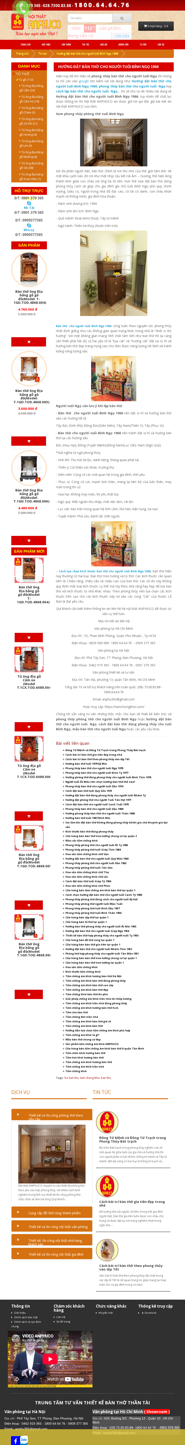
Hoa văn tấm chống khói (81, 967)
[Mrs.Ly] (29, 225)
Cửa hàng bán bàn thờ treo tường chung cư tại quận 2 (101, 836)
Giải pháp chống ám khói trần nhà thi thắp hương (98, 998)
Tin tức (85, 44)
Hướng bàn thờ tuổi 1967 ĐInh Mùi (87, 818)
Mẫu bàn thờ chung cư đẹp (83, 1039)
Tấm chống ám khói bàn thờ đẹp (86, 989)
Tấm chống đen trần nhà (81, 1016)
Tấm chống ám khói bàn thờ (84, 1026)
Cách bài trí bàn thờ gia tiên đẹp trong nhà (93, 754)
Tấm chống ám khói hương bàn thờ (88, 1062)
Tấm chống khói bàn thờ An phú (86, 994)
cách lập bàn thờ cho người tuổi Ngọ (87, 91)
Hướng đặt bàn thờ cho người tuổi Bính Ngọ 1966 (87, 53)
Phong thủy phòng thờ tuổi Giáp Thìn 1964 (93, 849)
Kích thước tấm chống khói (83, 971)
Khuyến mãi (106, 1312)
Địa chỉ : (11, 1418)
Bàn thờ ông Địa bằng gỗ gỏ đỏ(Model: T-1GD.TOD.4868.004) (30, 297)
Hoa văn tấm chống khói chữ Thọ (87, 872)
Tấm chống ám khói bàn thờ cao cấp (89, 985)
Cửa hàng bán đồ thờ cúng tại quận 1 (89, 940)
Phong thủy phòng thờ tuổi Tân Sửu (89, 867)
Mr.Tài (29, 207)
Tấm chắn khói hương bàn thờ (85, 1053)
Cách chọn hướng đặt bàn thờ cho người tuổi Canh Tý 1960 (103, 894)
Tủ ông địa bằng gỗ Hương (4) (31, 132)
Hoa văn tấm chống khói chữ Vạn (87, 854)
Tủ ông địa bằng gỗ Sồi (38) (31, 165)
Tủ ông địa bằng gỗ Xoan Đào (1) (31, 176)
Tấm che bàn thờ (76, 1012)
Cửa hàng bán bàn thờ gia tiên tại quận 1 (92, 944)
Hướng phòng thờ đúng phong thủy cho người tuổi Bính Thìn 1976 (108, 777)
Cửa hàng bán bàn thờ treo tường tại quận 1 (94, 962)
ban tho (106, 1078)
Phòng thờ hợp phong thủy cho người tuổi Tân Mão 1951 (102, 953)
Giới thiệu (46, 44)
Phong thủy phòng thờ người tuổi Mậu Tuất (94, 903)
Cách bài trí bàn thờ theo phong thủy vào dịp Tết (97, 759)
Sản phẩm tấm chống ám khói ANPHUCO (91, 1044)
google (84, 81)
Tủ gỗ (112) (24, 80)
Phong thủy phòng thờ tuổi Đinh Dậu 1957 (92, 908)
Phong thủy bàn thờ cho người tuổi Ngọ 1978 (94, 768)
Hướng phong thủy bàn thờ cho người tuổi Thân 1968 (100, 813)
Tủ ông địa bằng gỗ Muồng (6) (31, 154)
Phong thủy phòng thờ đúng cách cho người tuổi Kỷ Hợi (101, 899)
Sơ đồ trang (63, 1321)
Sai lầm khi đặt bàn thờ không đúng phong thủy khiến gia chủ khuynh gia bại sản (116, 825)
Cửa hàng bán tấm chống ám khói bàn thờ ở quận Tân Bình (104, 1048)
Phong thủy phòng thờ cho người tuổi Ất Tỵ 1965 (96, 845)
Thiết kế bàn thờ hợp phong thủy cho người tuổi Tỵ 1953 (102, 935)
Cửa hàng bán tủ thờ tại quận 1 (86, 922)
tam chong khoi (90, 1078)
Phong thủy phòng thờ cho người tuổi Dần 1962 (95, 863)
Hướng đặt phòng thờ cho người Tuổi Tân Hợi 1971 (98, 799)
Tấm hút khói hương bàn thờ (84, 1057)
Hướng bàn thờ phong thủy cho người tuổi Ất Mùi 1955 (100, 926)
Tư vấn (143, 44)
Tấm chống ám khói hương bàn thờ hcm (91, 1007)
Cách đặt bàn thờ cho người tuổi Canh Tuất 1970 (97, 804)
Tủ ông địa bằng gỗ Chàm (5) (31, 110)
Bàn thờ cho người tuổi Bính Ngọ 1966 (84, 326)
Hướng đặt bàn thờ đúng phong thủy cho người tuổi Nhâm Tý (105, 795)
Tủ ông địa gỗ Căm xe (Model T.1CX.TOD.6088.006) (34, 771)
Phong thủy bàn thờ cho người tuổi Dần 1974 (94, 786)
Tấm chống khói (76, 1071)
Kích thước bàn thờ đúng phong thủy (89, 831)
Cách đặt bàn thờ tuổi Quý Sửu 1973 (88, 790)
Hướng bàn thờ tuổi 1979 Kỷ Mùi (86, 763)
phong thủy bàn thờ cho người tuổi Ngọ (132, 86)
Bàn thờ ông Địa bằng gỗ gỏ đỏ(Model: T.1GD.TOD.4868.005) (31, 396)
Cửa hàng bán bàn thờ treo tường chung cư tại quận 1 (101, 958)
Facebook (150, 1312)
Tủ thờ (22, 73)
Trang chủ (25, 44)
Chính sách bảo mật (26, 1317)
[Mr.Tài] (29, 203)
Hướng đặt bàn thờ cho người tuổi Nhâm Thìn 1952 (98, 949)
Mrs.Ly (29, 230)
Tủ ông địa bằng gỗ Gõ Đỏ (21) (31, 121)
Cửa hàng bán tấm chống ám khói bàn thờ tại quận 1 (100, 890)
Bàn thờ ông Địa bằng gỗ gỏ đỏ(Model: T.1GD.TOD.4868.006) (31, 496)
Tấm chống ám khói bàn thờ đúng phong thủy (95, 980)
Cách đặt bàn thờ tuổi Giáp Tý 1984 (88, 881)
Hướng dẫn (123, 44)
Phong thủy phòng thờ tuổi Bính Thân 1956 (93, 913)
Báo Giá (103, 44)
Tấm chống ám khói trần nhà (84, 1066)
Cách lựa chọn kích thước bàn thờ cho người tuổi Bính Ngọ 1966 (105, 571)
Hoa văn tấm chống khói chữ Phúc (87, 885)
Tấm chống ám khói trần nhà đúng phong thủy (96, 1003)
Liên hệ (161, 44)
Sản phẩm (66, 44)
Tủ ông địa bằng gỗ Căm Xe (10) (31, 99)
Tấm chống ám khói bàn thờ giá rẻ (88, 1021)
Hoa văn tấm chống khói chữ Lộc (86, 876)
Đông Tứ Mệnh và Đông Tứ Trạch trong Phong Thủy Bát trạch (105, 750)
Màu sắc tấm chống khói (81, 840)
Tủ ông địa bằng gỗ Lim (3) (31, 143)
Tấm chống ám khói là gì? (82, 1035)
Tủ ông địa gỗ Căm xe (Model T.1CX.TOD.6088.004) (34, 682)
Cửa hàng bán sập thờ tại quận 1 (87, 917)
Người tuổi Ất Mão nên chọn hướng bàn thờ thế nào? (100, 781)
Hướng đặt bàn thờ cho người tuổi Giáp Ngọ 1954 (97, 931)
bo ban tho (72, 1078)
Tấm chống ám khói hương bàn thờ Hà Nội (93, 976)
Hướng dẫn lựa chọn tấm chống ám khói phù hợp (97, 1030)
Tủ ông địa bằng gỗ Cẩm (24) (31, 88)
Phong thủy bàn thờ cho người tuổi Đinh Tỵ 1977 (96, 772)
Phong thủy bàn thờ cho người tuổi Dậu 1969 (94, 809)
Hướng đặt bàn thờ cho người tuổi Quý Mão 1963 (97, 858)
